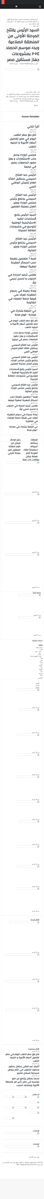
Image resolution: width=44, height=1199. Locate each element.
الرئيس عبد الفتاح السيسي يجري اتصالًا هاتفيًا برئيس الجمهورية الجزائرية (23, 546)
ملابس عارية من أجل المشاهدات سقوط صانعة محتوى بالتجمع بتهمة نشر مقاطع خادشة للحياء (23, 770)
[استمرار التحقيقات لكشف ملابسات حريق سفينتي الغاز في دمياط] (22, 555)
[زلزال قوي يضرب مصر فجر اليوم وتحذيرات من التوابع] (23, 463)
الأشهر (37, 683)
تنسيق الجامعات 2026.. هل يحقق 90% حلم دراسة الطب (22, 516)
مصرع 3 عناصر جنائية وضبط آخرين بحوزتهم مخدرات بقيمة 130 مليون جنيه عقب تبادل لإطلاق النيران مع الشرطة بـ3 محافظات (23, 795)
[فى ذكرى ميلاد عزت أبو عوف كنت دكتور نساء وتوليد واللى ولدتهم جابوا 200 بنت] (22, 1108)
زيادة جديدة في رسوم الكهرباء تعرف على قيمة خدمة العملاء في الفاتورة (22, 296)
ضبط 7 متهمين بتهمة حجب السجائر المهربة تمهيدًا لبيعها (23, 262)
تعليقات (37, 687)
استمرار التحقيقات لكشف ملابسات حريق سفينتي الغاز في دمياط (23, 581)
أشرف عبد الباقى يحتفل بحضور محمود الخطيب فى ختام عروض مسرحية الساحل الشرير (24, 728)
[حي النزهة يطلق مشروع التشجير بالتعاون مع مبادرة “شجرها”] (29, 618)
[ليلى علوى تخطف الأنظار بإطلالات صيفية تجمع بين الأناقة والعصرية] (34, 1108)
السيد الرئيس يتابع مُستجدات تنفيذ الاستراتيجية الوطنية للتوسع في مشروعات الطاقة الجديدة (23, 222)
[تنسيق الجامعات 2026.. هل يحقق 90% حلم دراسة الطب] (22, 494)
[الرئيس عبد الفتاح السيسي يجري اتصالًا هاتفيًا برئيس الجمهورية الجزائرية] (22, 523)
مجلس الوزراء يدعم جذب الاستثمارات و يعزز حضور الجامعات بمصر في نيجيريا (22, 160)
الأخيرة (37, 685)
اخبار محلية (30, 19)
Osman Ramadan (25, 63)
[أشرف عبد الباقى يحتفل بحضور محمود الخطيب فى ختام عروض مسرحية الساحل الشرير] (29, 710)
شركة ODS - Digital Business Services (28, 1164)
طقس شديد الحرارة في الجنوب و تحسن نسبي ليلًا (22, 278)
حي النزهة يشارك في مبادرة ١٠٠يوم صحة (23, 312)
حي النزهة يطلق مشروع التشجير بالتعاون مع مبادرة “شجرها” (24, 631)
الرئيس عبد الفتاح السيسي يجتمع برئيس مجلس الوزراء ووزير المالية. (23, 244)
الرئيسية (35, 19)
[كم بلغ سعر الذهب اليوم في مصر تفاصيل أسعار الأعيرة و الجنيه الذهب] (28, 690)
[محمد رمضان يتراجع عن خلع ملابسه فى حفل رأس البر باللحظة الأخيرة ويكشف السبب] (28, 735)
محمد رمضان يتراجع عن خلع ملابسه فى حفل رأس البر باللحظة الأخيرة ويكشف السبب (22, 749)
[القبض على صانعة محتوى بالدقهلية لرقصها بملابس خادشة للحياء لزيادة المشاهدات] (34, 1113)
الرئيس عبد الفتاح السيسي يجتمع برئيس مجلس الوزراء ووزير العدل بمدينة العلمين (23, 200)
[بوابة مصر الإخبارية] (11, 6)
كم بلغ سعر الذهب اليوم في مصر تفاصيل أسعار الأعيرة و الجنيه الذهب (23, 140)
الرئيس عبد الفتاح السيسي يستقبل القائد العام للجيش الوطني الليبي (22, 180)
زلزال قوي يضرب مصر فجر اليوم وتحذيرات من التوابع (23, 487)
